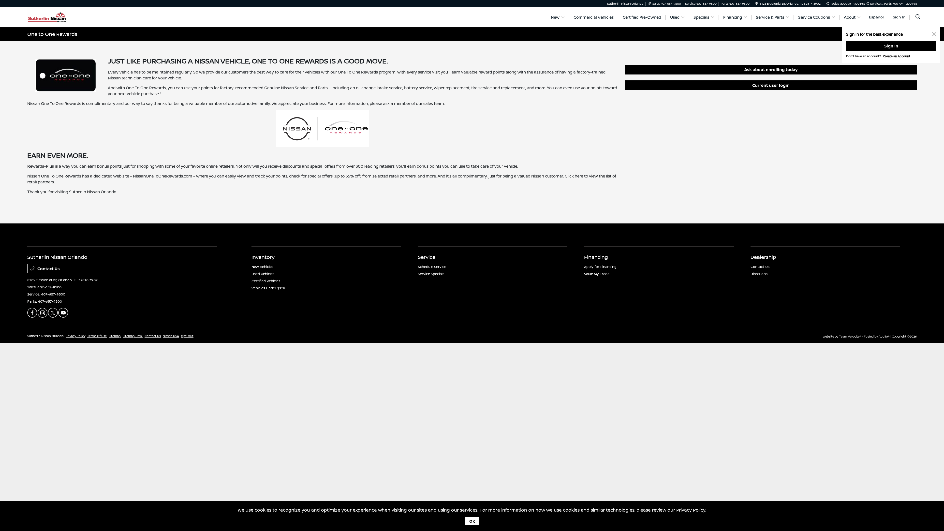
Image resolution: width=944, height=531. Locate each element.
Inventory (263, 257)
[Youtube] (63, 313)
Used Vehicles (262, 273)
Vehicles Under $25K (268, 288)
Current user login (771, 85)
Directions (759, 273)
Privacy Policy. (691, 510)
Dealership (763, 257)
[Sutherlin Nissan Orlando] (46, 16)
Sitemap (115, 336)
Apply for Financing (600, 266)
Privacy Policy (75, 336)
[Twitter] (53, 313)
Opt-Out (187, 336)
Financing (596, 257)
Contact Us (48, 268)
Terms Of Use (97, 336)
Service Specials (431, 273)
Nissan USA (171, 336)
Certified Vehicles (265, 281)
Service (426, 257)
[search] (917, 17)
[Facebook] (32, 313)
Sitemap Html (133, 336)
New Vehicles (262, 266)
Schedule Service (432, 266)
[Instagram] (42, 313)
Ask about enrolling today (770, 69)
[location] (756, 3)
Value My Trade (596, 273)
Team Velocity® (850, 336)
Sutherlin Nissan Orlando (45, 336)
